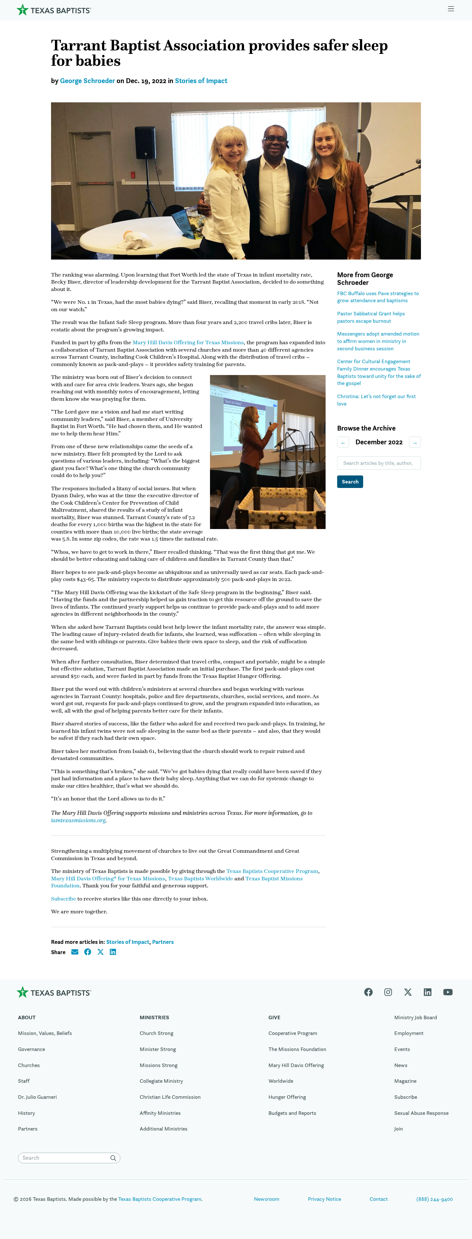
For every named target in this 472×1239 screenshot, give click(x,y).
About (27, 1017)
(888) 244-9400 (434, 1199)
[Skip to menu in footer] (451, 9)
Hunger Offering (287, 1097)
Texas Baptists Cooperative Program (272, 871)
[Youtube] (448, 992)
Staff (24, 1081)
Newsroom (266, 1199)
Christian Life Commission (170, 1097)
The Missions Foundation (297, 1049)
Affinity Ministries (160, 1113)
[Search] (114, 1158)
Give (274, 1017)
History (26, 1113)
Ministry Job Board (415, 1017)
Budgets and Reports (292, 1113)
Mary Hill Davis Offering (296, 1065)
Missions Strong (159, 1065)
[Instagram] (388, 992)
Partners (163, 941)
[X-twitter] (408, 992)
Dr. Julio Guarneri (37, 1097)
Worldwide (280, 1081)
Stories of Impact (201, 80)
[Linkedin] (427, 992)
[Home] (53, 9)
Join (398, 1128)
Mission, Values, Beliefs (45, 1033)
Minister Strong (158, 1049)
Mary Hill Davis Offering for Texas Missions (188, 342)
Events (402, 1049)
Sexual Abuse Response (421, 1113)
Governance (31, 1049)
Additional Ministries (164, 1128)
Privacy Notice (324, 1199)
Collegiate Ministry (161, 1081)
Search (350, 481)
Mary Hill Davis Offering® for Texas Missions (108, 878)
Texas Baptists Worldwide (200, 878)
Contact (379, 1199)
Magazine (405, 1081)
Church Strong (156, 1033)
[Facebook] (371, 992)
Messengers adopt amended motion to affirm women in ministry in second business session (378, 340)
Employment (409, 1033)
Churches (29, 1065)
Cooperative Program (292, 1033)
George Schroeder (87, 80)
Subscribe (63, 898)
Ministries (154, 1017)
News (400, 1065)
